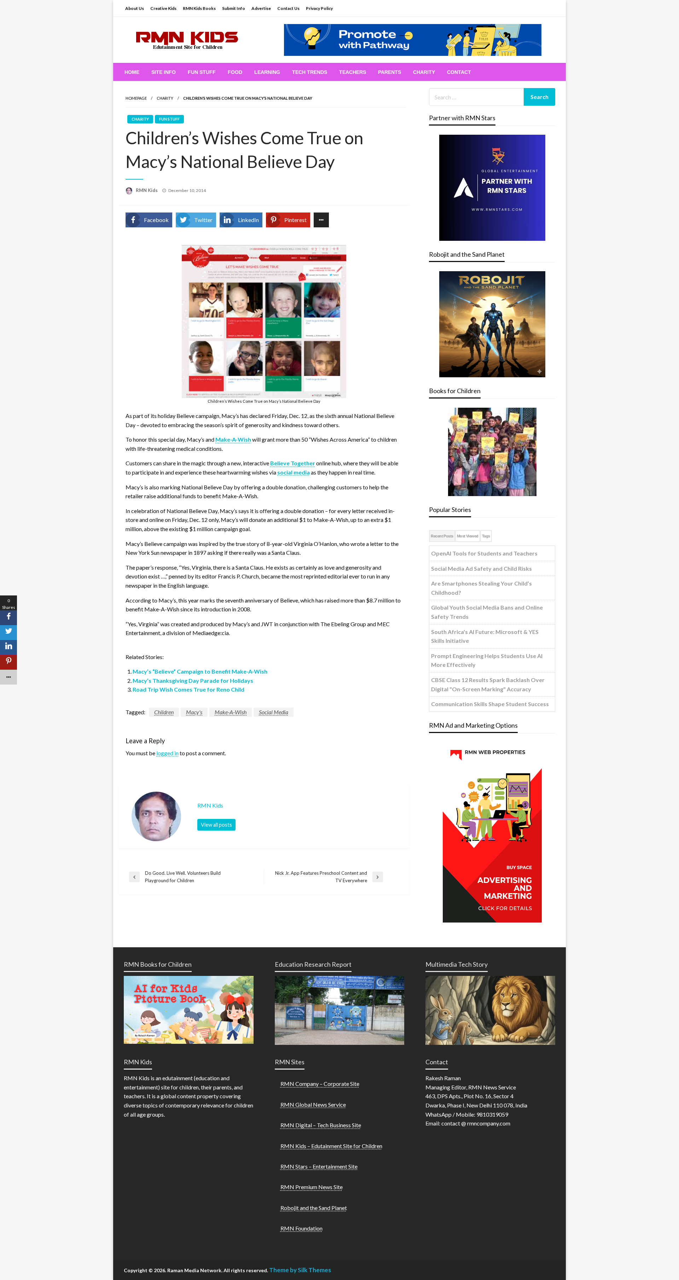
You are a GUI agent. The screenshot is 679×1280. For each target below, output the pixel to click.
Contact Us (288, 8)
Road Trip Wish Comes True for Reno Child (188, 689)
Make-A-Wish (233, 439)
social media (293, 472)
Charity (424, 72)
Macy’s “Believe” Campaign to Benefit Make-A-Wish (200, 671)
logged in (167, 753)
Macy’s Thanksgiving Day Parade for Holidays (193, 680)
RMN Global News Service (313, 1104)
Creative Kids (163, 8)
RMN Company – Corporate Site (319, 1083)
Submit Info (233, 8)
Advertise (261, 8)
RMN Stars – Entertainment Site (319, 1166)
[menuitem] (131, 72)
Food (235, 72)
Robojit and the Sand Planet (313, 1207)
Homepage (136, 98)
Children (164, 712)
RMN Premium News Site (311, 1186)
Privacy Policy (319, 8)
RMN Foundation (301, 1228)
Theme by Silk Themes (300, 1270)
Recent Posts (442, 536)
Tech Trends (309, 72)
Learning (267, 72)
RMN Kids (147, 190)
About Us (134, 8)
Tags (486, 536)
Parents (389, 72)
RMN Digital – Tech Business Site (320, 1125)
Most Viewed (467, 536)
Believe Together (292, 463)
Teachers (352, 72)
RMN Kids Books (199, 8)
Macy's (194, 712)
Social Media (273, 712)
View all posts (216, 825)
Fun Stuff (202, 72)
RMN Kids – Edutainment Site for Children (331, 1145)
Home (131, 72)
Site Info (163, 72)
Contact (459, 72)
